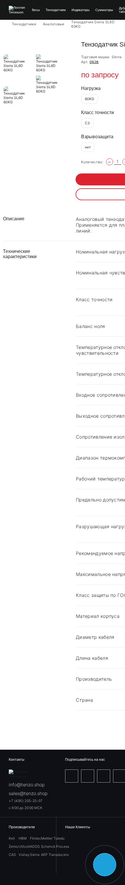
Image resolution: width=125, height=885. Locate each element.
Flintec (35, 838)
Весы (36, 10)
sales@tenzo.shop (28, 793)
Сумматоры (104, 10)
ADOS (35, 846)
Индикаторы (81, 10)
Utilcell (24, 846)
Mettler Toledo (53, 838)
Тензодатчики (56, 10)
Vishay (24, 854)
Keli (12, 838)
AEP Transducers (55, 854)
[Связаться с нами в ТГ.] (104, 864)
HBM (23, 838)
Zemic (14, 846)
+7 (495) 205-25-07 (25, 801)
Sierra (117, 57)
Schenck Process (55, 846)
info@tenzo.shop (27, 785)
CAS (12, 854)
